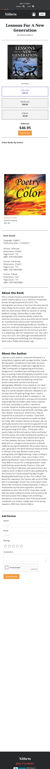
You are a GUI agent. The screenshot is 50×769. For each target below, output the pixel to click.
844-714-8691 (25, 3)
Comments (8, 552)
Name (6, 520)
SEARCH (19, 6)
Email (5, 530)
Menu (42, 14)
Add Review (9, 516)
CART (29, 6)
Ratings (6, 540)
